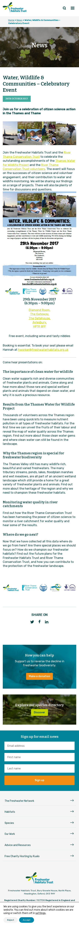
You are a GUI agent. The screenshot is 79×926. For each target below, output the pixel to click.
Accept (26, 920)
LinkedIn (47, 621)
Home (11, 20)
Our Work (10, 834)
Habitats (10, 811)
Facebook (39, 621)
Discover (39, 712)
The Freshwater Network (19, 800)
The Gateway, (39, 314)
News (19, 20)
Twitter (32, 621)
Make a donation (39, 676)
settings (40, 913)
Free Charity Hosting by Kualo (22, 856)
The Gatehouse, (40, 318)
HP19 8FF (39, 326)
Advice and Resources (18, 845)
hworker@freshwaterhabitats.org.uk (43, 349)
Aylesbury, (40, 322)
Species (9, 823)
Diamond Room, (39, 310)
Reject (10, 920)
